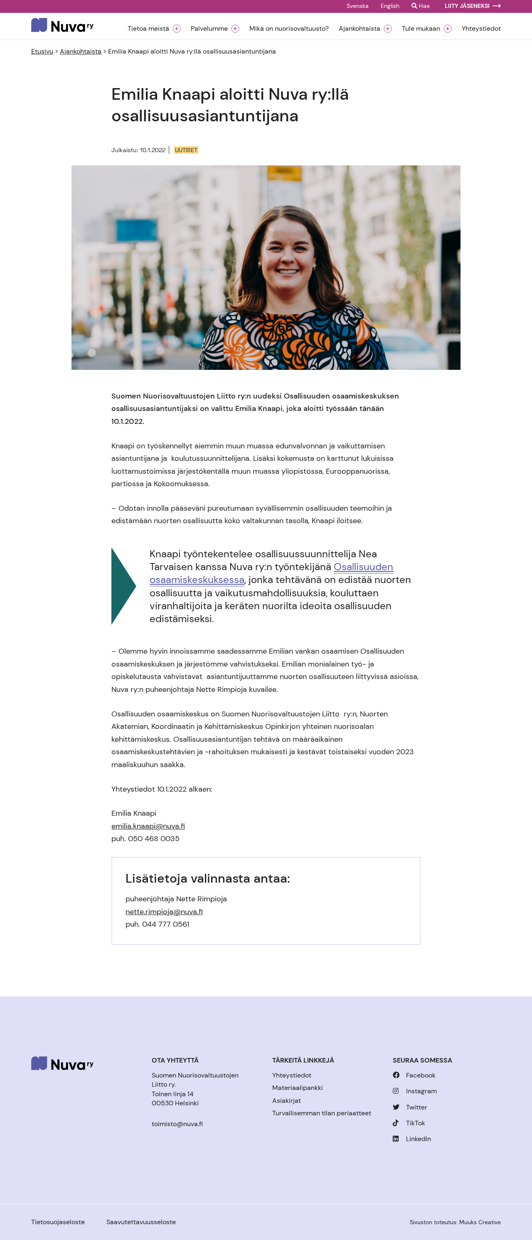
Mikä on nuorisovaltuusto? (289, 29)
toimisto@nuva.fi (177, 1123)
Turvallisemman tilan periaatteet (321, 1113)
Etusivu (42, 51)
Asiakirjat (286, 1100)
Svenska (358, 6)
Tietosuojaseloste (58, 1222)
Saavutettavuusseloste (141, 1222)
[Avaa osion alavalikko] (176, 29)
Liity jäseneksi (467, 6)
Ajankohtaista (359, 29)
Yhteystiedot (481, 29)
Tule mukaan (421, 29)
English (390, 6)
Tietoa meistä (148, 29)
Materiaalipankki (297, 1087)
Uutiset (186, 150)
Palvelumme (209, 29)
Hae (423, 6)
